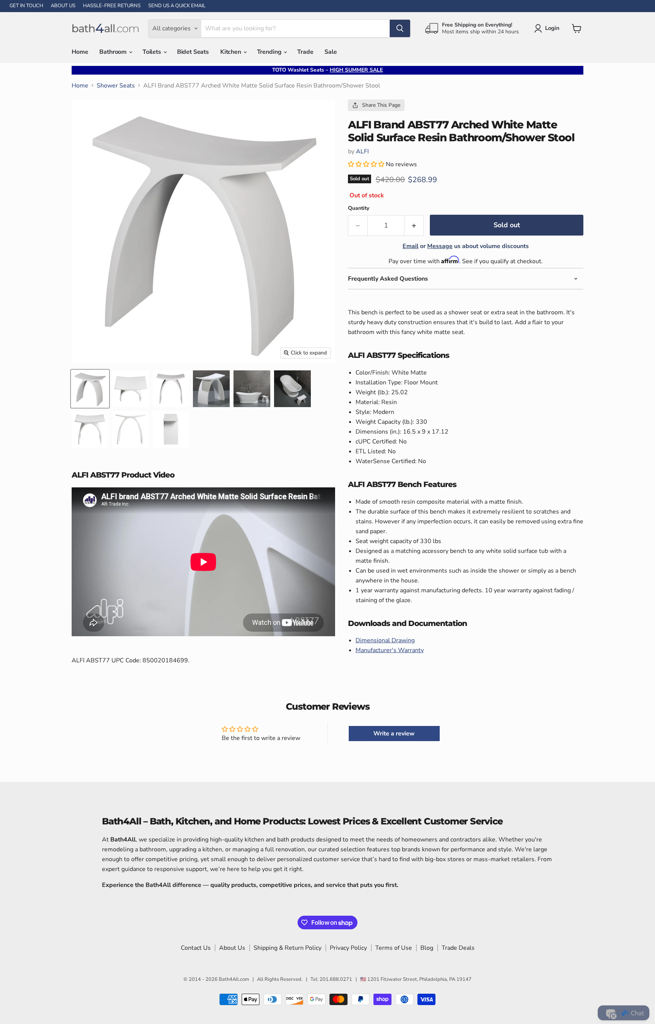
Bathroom (113, 52)
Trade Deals (458, 948)
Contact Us (196, 948)
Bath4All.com (234, 979)
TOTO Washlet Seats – (327, 69)
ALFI (362, 151)
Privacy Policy (348, 948)
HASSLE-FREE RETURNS (112, 6)
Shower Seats (116, 85)
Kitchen (231, 52)
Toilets (153, 52)
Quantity (358, 208)
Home (80, 52)
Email (410, 246)
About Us (232, 948)
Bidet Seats (193, 52)
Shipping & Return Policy (287, 948)
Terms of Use (393, 948)
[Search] (400, 28)
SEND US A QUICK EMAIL (176, 6)
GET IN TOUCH (26, 6)
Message (440, 246)
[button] (367, 164)
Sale (330, 52)
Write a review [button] (394, 733)
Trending (270, 52)
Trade (305, 52)
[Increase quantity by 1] (414, 225)
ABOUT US (63, 6)
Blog (426, 948)
